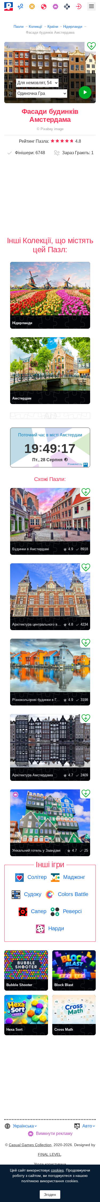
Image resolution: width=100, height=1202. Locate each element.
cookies (57, 1170)
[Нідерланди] (50, 288)
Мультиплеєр (21, 6)
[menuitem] (21, 6)
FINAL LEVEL (49, 1154)
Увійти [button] (79, 6)
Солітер (36, 877)
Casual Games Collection (30, 1145)
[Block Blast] (74, 964)
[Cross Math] (74, 1009)
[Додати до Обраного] (90, 47)
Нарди (55, 928)
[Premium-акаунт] (56, 6)
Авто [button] (87, 1126)
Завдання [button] (33, 6)
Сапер (37, 911)
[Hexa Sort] (26, 1009)
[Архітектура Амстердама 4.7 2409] (50, 740)
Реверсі (71, 911)
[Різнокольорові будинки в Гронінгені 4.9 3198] (50, 665)
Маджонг (73, 877)
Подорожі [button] (44, 6)
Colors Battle (72, 894)
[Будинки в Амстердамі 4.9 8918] (50, 514)
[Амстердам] (50, 364)
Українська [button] (23, 1126)
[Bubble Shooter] (26, 964)
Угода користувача (50, 1164)
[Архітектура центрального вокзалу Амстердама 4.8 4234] (50, 590)
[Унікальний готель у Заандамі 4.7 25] (50, 816)
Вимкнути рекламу (54, 1133)
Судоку (31, 894)
